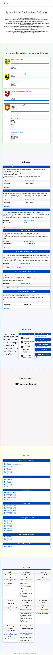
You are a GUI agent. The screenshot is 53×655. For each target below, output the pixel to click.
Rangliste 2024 (8, 466)
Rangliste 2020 (8, 473)
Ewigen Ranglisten (42, 357)
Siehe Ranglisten (41, 351)
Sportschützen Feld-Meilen (18, 74)
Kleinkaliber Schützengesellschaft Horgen (21, 91)
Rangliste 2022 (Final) (10, 510)
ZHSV (20, 267)
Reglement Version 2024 (43, 341)
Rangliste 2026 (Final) (10, 492)
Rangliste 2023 (8, 468)
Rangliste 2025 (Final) (10, 494)
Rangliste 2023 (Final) (10, 497)
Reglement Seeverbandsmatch (12, 227)
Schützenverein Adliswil (17, 59)
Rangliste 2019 (8, 530)
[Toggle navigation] (48, 2)
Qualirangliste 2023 (42, 346)
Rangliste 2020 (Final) (10, 513)
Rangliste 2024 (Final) (10, 495)
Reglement (7, 187)
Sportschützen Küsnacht (17, 105)
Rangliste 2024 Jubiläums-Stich (13, 464)
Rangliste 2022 (8, 469)
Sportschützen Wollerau (16, 132)
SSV (19, 287)
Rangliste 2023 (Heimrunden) (12, 499)
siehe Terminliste (31, 180)
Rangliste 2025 (8, 463)
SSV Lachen (13, 118)
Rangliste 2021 (8, 471)
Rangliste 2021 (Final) (10, 512)
